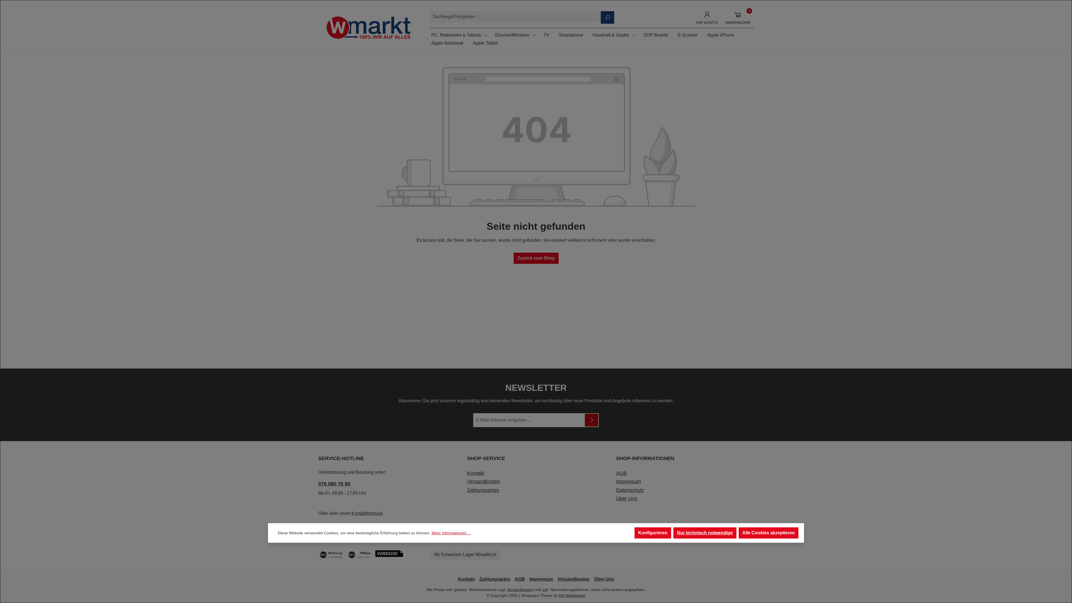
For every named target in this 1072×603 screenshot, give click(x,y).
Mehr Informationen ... (451, 533)
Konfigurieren (652, 532)
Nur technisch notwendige (705, 532)
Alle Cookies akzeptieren (768, 532)
